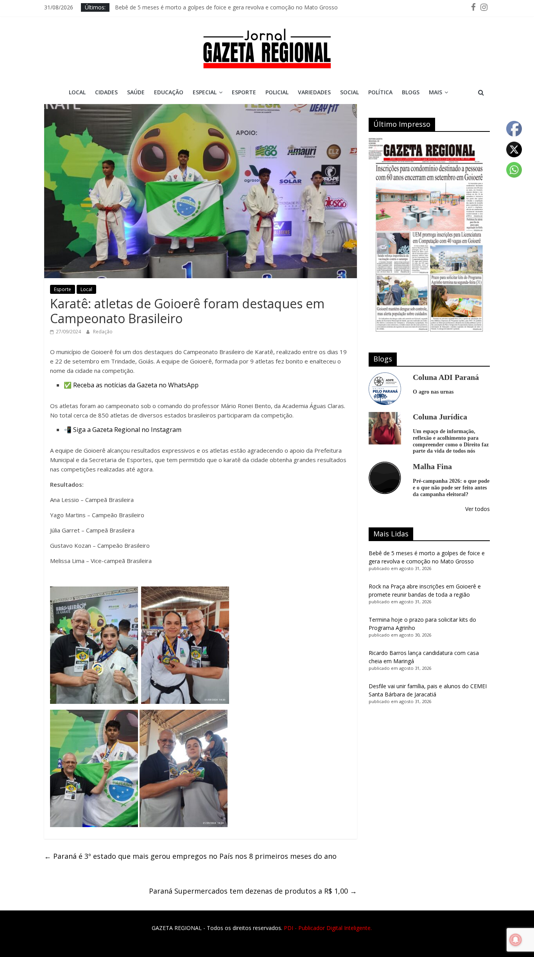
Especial (205, 92)
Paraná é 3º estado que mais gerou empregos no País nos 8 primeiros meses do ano (190, 856)
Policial (277, 92)
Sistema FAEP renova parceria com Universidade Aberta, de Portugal (202, 7)
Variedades (314, 92)
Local (77, 92)
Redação (103, 331)
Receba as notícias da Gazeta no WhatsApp (136, 385)
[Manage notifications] (515, 940)
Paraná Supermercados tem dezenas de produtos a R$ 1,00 (253, 891)
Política (380, 92)
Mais (435, 92)
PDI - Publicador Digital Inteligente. (328, 928)
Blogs (410, 92)
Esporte (244, 92)
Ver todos (477, 509)
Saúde (136, 92)
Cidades (106, 92)
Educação (168, 92)
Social (349, 92)
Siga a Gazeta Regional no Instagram (127, 429)
